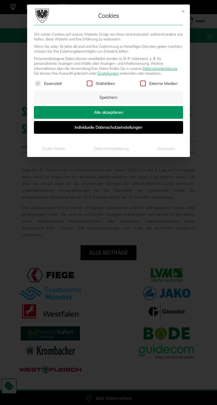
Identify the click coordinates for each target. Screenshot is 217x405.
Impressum (166, 149)
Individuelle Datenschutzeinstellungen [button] (108, 127)
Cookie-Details (53, 149)
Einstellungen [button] (108, 73)
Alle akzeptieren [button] (108, 112)
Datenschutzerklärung (160, 68)
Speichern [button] (108, 97)
